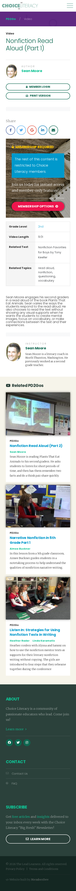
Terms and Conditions (43, 869)
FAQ (14, 783)
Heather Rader (20, 640)
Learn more (15, 729)
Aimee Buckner (20, 548)
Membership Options (36, 206)
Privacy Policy (15, 869)
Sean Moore (31, 71)
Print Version (39, 96)
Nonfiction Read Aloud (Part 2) (36, 445)
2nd (40, 227)
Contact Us (20, 774)
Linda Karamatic (44, 640)
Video (10, 33)
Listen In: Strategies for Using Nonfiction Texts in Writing (35, 632)
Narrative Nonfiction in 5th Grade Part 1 (33, 540)
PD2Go (11, 19)
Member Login (39, 87)
